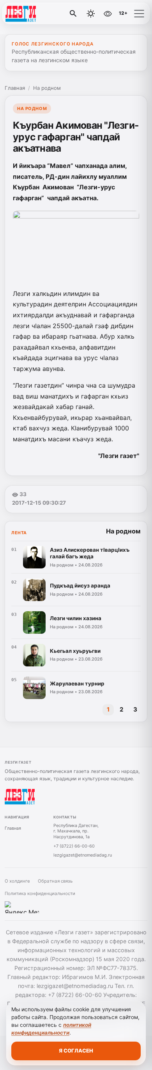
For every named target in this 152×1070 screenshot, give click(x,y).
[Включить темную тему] (90, 13)
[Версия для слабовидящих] (107, 13)
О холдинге (17, 881)
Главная (15, 88)
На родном (47, 88)
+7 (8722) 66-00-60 (74, 846)
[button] (139, 13)
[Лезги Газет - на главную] (38, 13)
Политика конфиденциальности (40, 893)
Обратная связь (55, 881)
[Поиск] (73, 13)
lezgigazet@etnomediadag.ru (82, 855)
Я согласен (76, 1050)
